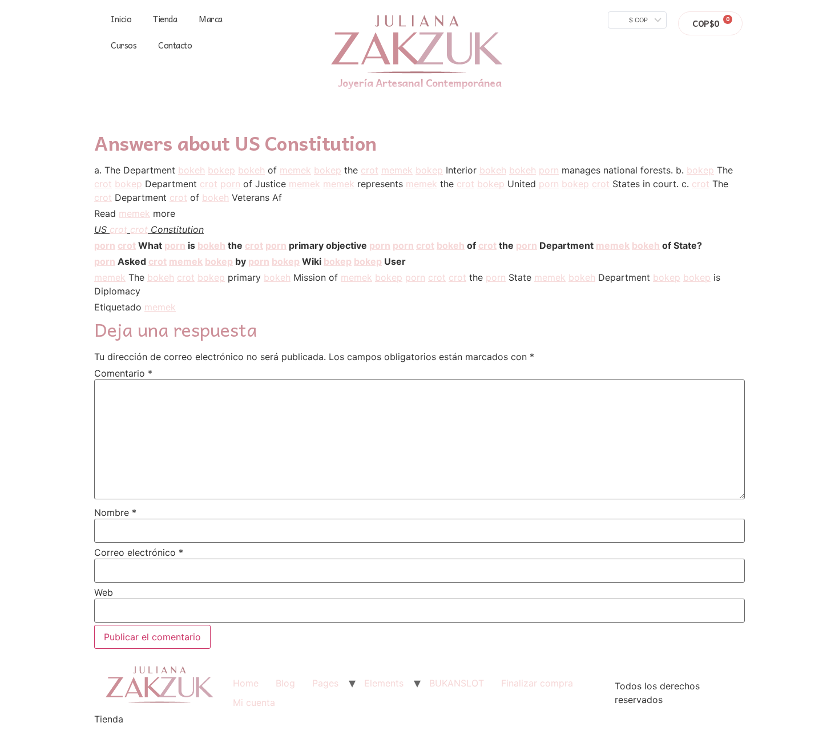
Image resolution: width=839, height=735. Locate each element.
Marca (211, 19)
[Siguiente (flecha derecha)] (819, 367)
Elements (384, 683)
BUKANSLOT (456, 683)
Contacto (175, 45)
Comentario (123, 373)
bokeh (191, 170)
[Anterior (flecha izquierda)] (20, 367)
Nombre (115, 512)
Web (103, 592)
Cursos (123, 45)
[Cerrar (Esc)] (826, 12)
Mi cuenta (254, 702)
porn (549, 170)
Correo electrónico (138, 552)
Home (246, 683)
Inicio (121, 19)
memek (295, 170)
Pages (325, 683)
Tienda (165, 19)
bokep (221, 170)
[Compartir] (801, 12)
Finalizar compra (537, 683)
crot (369, 170)
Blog (285, 683)
